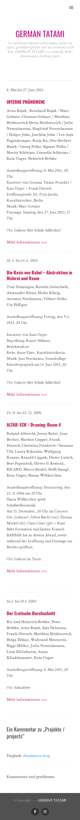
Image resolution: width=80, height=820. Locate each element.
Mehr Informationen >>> (27, 242)
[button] (74, 4)
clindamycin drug (36, 755)
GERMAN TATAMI (52, 800)
